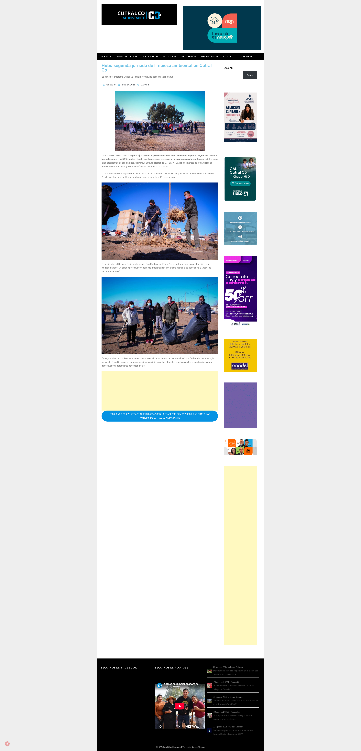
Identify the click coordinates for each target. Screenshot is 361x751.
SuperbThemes (198, 747)
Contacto (229, 56)
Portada (106, 56)
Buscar (228, 67)
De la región (188, 56)
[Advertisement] (160, 391)
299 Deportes (150, 56)
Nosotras (246, 56)
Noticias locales (127, 56)
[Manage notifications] (7, 743)
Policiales (169, 56)
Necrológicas (209, 56)
